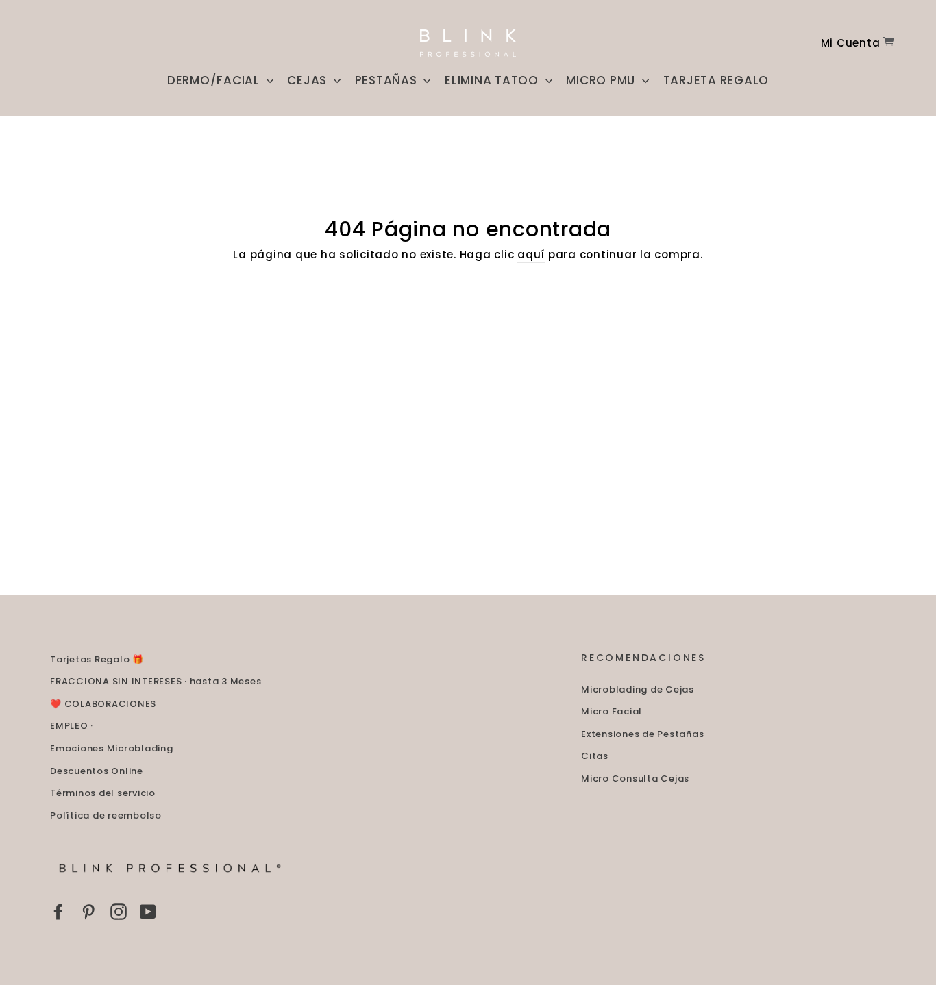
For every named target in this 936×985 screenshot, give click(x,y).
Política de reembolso (106, 815)
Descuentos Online (96, 770)
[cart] (888, 43)
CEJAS (308, 80)
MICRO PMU (602, 80)
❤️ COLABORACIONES (103, 703)
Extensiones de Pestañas (642, 733)
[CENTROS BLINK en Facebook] (58, 911)
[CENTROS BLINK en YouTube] (148, 911)
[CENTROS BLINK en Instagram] (118, 911)
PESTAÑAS (388, 80)
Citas (594, 755)
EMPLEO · (71, 725)
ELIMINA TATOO (493, 80)
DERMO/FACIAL (215, 80)
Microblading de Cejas (637, 689)
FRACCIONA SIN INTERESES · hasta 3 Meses (155, 681)
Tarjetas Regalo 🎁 (97, 659)
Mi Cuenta (850, 43)
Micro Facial (611, 711)
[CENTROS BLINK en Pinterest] (88, 911)
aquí (531, 254)
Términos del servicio (103, 792)
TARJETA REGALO (716, 80)
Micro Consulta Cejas (635, 778)
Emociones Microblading (111, 748)
